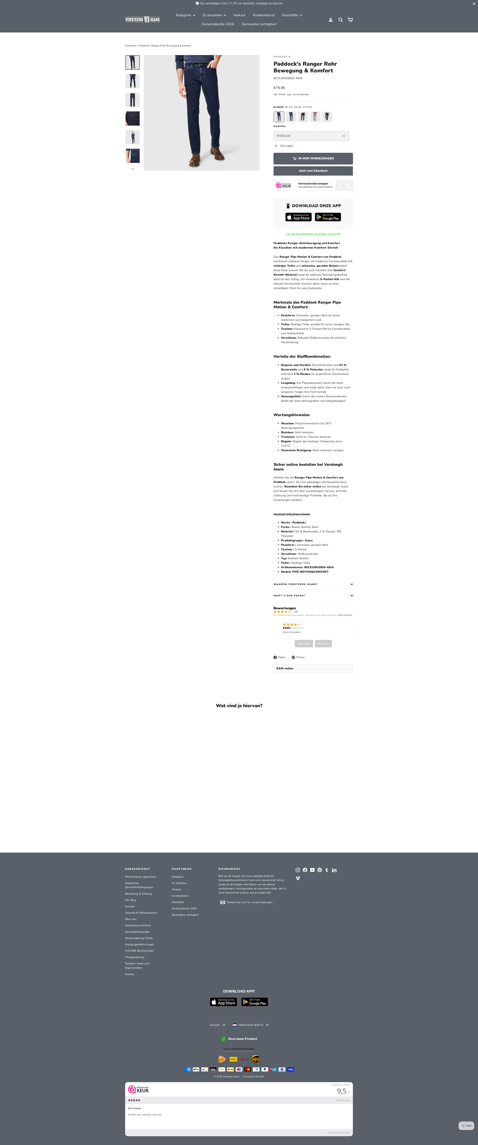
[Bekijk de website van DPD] (244, 1059)
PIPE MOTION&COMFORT (310, 572)
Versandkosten (301, 94)
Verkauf (239, 15)
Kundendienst (264, 15)
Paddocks (299, 522)
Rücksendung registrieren (140, 877)
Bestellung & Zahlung (138, 894)
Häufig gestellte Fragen (139, 944)
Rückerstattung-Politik (139, 938)
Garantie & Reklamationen (141, 913)
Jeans (309, 540)
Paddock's (282, 56)
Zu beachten (213, 15)
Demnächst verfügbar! (259, 24)
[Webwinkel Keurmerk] (313, 185)
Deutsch (215, 1025)
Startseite (131, 45)
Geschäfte (290, 15)
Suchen (129, 974)
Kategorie (184, 15)
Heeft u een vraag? (290, 595)
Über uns (130, 919)
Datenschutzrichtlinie (138, 925)
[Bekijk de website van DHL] (233, 1059)
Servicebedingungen (137, 932)
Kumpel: (280, 126)
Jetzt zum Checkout (313, 171)
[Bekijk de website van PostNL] (222, 1059)
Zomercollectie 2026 (218, 24)
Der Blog (130, 900)
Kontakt (130, 906)
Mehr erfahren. (345, 615)
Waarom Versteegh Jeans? (296, 584)
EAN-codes (285, 668)
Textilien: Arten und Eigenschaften (137, 965)
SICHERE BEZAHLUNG (139, 951)
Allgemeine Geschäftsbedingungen (139, 885)
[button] (279, 116)
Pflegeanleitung (135, 957)
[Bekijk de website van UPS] (256, 1059)
